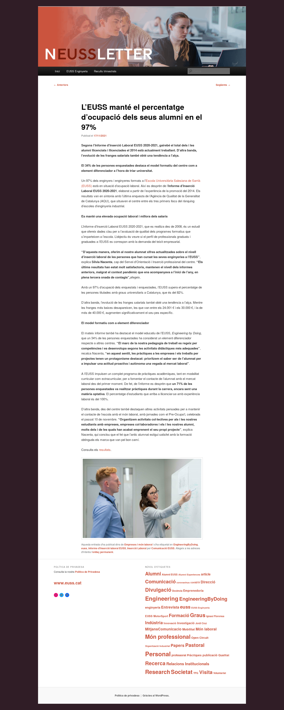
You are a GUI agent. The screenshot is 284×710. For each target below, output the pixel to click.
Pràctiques (194, 655)
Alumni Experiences (189, 574)
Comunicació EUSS (162, 548)
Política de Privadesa (87, 572)
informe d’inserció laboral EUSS (107, 548)
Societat (182, 672)
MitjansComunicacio (163, 628)
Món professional (167, 636)
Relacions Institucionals (187, 663)
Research (157, 672)
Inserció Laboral (136, 548)
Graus (197, 615)
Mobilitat (188, 629)
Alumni (153, 573)
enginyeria (152, 607)
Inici (57, 71)
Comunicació (160, 581)
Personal (158, 653)
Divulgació (158, 589)
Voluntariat (219, 673)
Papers (177, 645)
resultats (105, 449)
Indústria (154, 622)
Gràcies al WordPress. (156, 695)
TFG (195, 673)
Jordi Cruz (201, 623)
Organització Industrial (157, 646)
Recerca (155, 663)
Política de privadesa (127, 695)
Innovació (170, 623)
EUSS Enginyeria (77, 71)
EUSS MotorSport (156, 616)
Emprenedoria (193, 590)
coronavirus (183, 582)
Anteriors (61, 85)
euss (84, 548)
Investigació (186, 623)
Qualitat (223, 655)
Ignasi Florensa (215, 616)
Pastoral (195, 644)
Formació (179, 615)
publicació (210, 655)
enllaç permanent (103, 552)
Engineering (161, 598)
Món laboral (206, 629)
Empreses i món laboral (138, 544)
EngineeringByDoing (185, 544)
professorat (179, 655)
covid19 (195, 582)
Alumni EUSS (170, 574)
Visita (205, 671)
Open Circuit (200, 637)
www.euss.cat (67, 583)
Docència (177, 591)
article (206, 574)
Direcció (208, 581)
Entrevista (170, 607)
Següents (223, 85)
